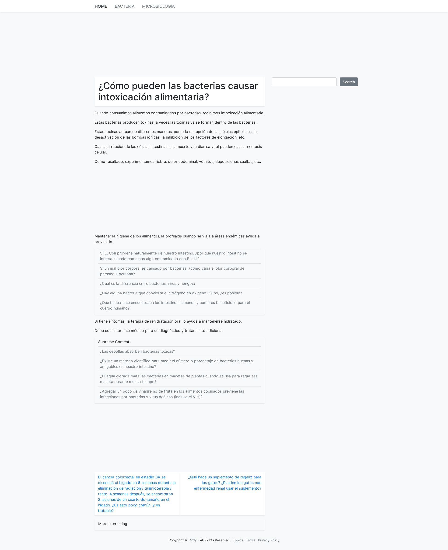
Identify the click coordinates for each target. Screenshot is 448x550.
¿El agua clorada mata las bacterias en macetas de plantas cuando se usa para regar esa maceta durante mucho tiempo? (179, 379)
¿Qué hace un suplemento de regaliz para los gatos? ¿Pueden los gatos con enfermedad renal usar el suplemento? (224, 483)
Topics (238, 540)
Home (101, 6)
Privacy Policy (269, 540)
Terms (250, 540)
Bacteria (125, 6)
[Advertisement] (224, 44)
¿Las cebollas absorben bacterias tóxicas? (137, 351)
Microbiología (158, 6)
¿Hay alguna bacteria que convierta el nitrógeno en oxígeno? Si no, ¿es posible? (171, 293)
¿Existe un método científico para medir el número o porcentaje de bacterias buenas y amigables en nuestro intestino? (176, 364)
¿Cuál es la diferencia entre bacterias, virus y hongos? (148, 283)
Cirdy (193, 540)
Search (349, 82)
